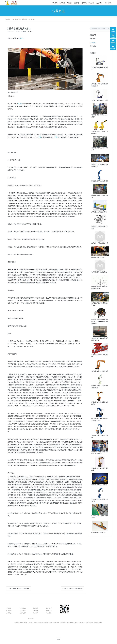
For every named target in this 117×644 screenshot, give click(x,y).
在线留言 (8, 610)
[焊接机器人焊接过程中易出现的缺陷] (100, 396)
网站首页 (54, 3)
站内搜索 (48, 613)
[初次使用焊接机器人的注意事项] (100, 189)
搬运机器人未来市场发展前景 (99, 371)
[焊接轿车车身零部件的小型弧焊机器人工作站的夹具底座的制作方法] (100, 313)
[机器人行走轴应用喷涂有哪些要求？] (100, 509)
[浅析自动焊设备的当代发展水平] (100, 61)
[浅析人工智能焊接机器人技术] (100, 94)
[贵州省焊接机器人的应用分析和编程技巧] (100, 379)
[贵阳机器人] (12, 2)
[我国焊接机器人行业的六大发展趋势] (100, 108)
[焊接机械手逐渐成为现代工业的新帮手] (100, 125)
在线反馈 (8, 613)
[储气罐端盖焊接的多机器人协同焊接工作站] (100, 331)
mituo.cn (70, 636)
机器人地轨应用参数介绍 (98, 532)
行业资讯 (32, 19)
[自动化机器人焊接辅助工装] (100, 265)
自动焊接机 (23, 613)
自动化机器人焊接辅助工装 (99, 272)
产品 (39, 137)
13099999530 (93, 609)
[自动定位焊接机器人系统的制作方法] (100, 296)
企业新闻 (93, 46)
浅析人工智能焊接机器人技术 (99, 100)
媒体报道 (93, 39)
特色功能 (50, 605)
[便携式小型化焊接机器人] (100, 251)
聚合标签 (48, 610)
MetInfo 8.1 (55, 636)
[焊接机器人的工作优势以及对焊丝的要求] (100, 158)
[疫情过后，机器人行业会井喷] (100, 236)
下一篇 (72, 588)
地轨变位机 (23, 610)
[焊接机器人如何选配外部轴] (100, 205)
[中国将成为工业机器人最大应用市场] (100, 493)
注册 (110, 3)
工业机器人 (23, 608)
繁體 (58, 639)
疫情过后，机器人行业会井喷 (99, 243)
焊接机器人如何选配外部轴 (99, 212)
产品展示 (23, 605)
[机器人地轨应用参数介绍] (100, 526)
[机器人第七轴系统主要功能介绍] (100, 348)
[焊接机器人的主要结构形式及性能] (100, 220)
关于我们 (10, 605)
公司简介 (8, 608)
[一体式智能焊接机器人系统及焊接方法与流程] (100, 280)
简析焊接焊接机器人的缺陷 (99, 484)
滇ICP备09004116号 (58, 625)
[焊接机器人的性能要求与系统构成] (100, 462)
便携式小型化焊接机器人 (98, 257)
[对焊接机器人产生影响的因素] (100, 174)
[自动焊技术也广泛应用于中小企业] (100, 141)
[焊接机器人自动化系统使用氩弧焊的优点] (100, 77)
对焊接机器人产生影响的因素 (99, 181)
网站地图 (48, 608)
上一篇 (18, 588)
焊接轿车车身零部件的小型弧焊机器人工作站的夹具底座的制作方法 (99, 321)
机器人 (21, 38)
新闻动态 (24, 19)
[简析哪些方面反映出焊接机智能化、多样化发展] (100, 445)
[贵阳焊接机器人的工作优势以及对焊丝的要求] (100, 412)
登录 (106, 3)
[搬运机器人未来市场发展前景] (100, 364)
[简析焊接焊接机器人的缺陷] (100, 478)
